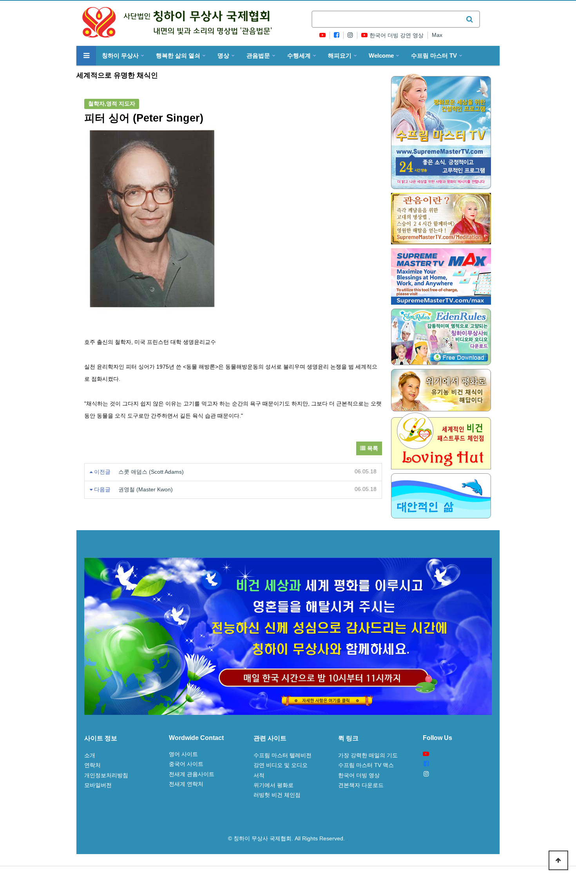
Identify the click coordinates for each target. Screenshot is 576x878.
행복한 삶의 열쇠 (178, 56)
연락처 (92, 765)
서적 (259, 775)
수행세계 (299, 56)
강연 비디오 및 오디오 (281, 765)
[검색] (469, 19)
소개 (89, 755)
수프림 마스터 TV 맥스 (366, 765)
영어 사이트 (183, 754)
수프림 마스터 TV (434, 56)
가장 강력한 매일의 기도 (368, 755)
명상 (223, 56)
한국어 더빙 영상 (359, 775)
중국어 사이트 (186, 764)
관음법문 (258, 56)
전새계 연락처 (186, 784)
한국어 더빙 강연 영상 (397, 35)
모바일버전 (98, 785)
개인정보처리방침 (106, 775)
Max (437, 35)
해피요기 (339, 56)
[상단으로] (558, 860)
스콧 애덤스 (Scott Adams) (151, 472)
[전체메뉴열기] (86, 55)
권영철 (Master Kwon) (145, 490)
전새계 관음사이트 (191, 774)
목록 (372, 448)
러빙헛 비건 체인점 (277, 795)
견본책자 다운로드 (361, 785)
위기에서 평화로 (273, 785)
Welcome (381, 56)
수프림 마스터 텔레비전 (283, 755)
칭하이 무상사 (120, 56)
